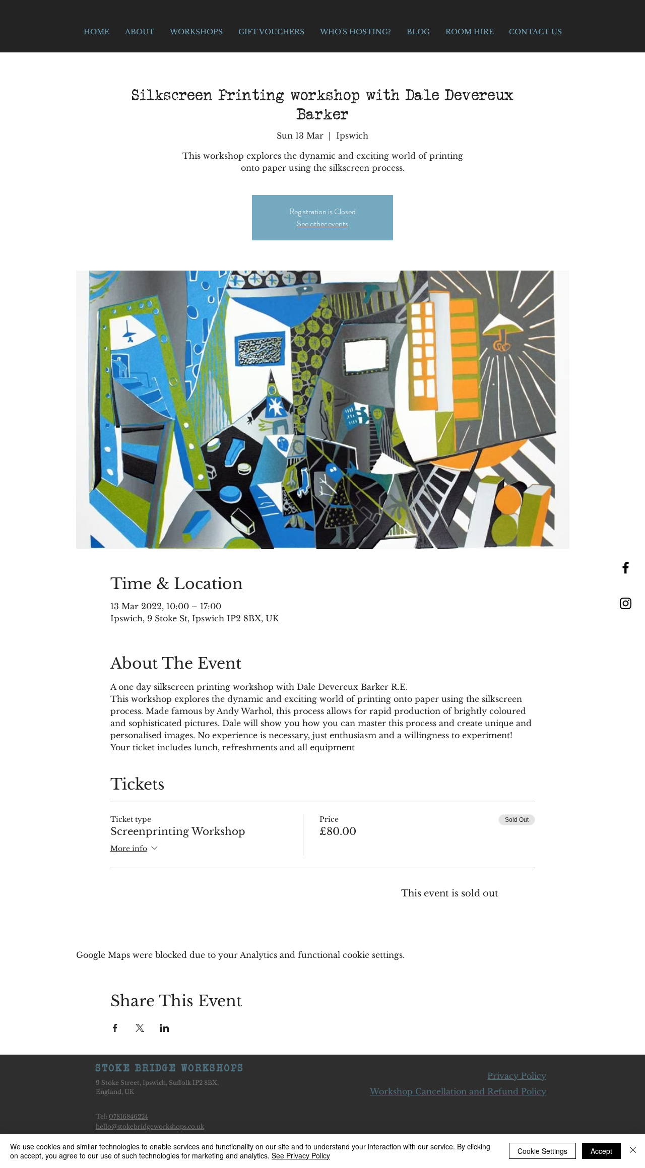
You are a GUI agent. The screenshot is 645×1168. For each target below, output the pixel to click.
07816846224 (128, 1116)
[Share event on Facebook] (115, 1028)
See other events (322, 223)
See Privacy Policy (301, 1155)
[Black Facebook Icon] (625, 567)
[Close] (633, 1151)
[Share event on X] (140, 1028)
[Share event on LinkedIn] (164, 1028)
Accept (601, 1151)
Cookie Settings (542, 1151)
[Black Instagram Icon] (625, 603)
